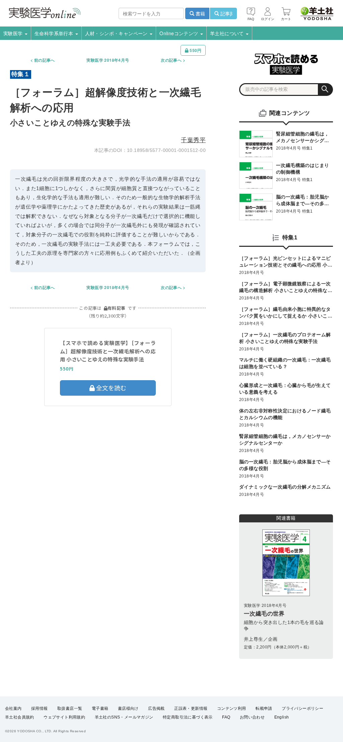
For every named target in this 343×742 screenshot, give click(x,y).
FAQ (226, 717)
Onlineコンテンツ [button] (179, 33)
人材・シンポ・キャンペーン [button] (117, 33)
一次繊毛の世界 (264, 614)
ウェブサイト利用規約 (64, 717)
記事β (225, 13)
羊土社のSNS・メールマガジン (124, 717)
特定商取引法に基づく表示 (188, 717)
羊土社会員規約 (19, 717)
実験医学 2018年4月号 (107, 60)
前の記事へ (44, 60)
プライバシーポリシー (302, 708)
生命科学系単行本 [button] (55, 33)
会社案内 (13, 708)
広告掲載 (156, 708)
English (281, 717)
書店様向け (128, 708)
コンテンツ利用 (231, 708)
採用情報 (39, 708)
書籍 (199, 13)
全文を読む (110, 387)
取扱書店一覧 (69, 708)
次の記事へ (171, 60)
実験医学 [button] (13, 33)
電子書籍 (100, 708)
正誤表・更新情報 (190, 708)
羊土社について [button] (227, 33)
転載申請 (264, 708)
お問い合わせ (252, 717)
